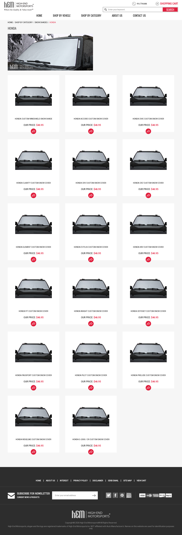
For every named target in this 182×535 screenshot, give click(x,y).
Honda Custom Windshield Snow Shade (33, 119)
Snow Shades (41, 22)
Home (39, 15)
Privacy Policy (80, 481)
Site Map (127, 481)
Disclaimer (98, 481)
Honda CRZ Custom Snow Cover (148, 183)
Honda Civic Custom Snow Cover (148, 119)
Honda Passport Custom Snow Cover (33, 375)
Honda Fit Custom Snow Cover (33, 311)
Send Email (113, 481)
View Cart (141, 481)
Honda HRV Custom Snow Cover (148, 247)
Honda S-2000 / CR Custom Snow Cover (91, 439)
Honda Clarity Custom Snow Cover (33, 183)
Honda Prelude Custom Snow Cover (148, 375)
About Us (117, 15)
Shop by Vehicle (61, 15)
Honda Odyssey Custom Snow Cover (148, 311)
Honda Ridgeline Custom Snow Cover (33, 439)
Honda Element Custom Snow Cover (33, 247)
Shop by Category (91, 15)
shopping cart (169, 3)
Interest (64, 481)
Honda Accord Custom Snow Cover (91, 119)
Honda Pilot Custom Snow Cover (91, 375)
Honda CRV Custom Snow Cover (91, 183)
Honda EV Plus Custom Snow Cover (91, 247)
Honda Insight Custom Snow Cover (91, 311)
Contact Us (139, 15)
